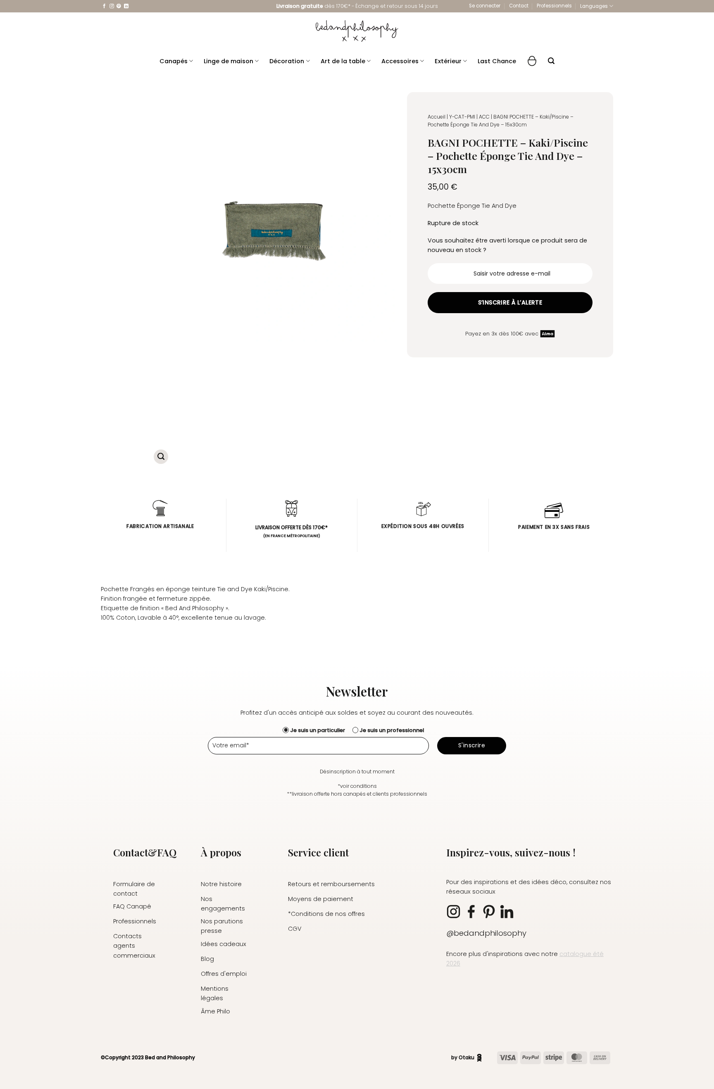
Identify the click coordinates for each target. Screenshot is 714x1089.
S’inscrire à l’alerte (510, 302)
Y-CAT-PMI (462, 116)
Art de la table (343, 61)
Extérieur (448, 61)
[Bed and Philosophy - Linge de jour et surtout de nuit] (357, 31)
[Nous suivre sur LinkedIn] (126, 6)
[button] (484, 5)
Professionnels (554, 5)
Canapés (173, 61)
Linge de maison (228, 61)
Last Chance (497, 61)
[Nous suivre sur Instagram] (111, 6)
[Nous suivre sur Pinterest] (119, 6)
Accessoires (400, 61)
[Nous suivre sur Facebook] (104, 6)
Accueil (436, 116)
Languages (594, 6)
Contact (518, 5)
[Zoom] (161, 456)
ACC (484, 116)
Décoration (286, 61)
